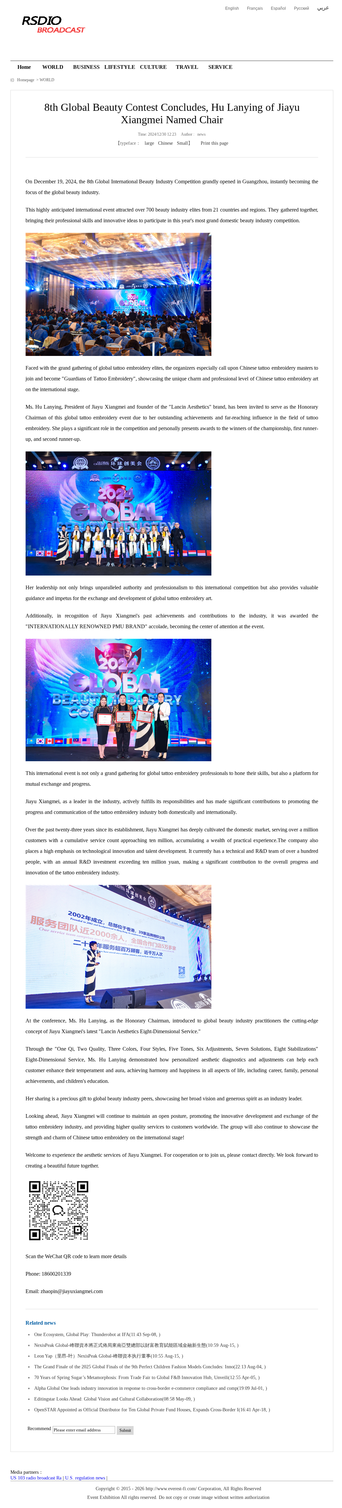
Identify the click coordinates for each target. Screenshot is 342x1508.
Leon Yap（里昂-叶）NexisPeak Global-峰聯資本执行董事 (92, 1356)
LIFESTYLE (119, 67)
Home (24, 67)
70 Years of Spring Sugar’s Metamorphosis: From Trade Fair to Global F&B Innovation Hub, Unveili (131, 1377)
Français (255, 8)
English (232, 8)
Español (278, 8)
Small (182, 143)
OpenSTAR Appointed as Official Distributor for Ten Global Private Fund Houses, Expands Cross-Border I (136, 1409)
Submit (125, 1430)
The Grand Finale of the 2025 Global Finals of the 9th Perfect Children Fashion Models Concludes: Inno (134, 1366)
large (149, 143)
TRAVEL (187, 67)
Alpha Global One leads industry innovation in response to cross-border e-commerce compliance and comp (135, 1388)
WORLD (52, 67)
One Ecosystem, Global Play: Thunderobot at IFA (81, 1334)
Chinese (165, 143)
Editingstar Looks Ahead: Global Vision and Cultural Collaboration (98, 1399)
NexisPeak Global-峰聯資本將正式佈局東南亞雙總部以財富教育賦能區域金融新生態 (120, 1345)
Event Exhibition (103, 1497)
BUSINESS (86, 67)
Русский (301, 8)
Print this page (214, 143)
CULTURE (153, 67)
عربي (323, 7)
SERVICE (220, 67)
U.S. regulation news (85, 1477)
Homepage (26, 80)
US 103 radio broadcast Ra (35, 1477)
